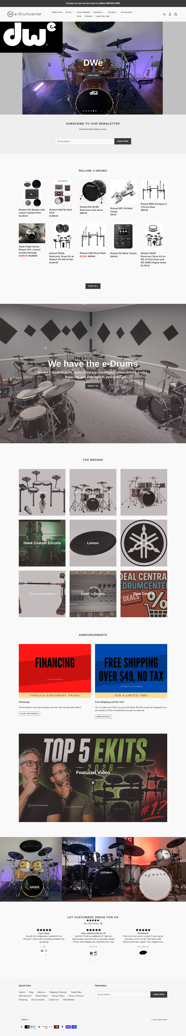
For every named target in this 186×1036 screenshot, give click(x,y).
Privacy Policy (58, 996)
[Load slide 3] (89, 111)
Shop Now (93, 75)
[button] (91, 959)
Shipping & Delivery (58, 992)
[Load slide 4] (91, 111)
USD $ (24, 1019)
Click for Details (29, 714)
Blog (31, 992)
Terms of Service (76, 996)
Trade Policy (76, 992)
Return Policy (42, 996)
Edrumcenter (162, 1020)
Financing (23, 999)
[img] (93, 920)
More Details (103, 717)
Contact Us (54, 999)
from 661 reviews (91, 923)
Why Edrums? (25, 996)
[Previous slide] (78, 111)
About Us (93, 386)
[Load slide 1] (84, 111)
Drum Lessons (38, 999)
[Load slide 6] (96, 111)
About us (41, 992)
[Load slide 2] (86, 111)
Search (22, 992)
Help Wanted (68, 999)
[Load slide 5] (93, 111)
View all (93, 286)
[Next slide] (101, 111)
